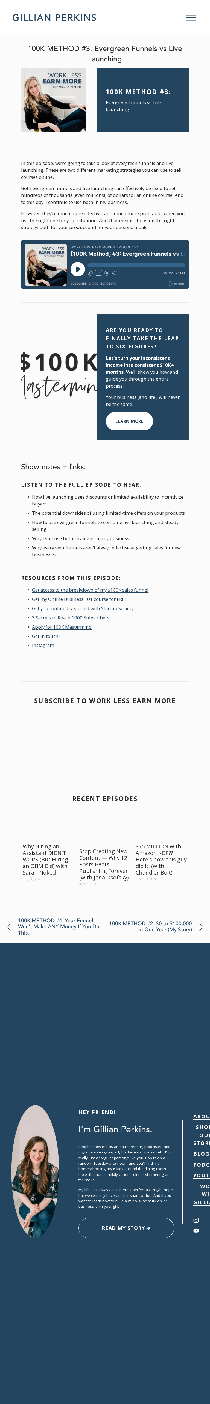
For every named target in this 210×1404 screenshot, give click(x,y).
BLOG (201, 1153)
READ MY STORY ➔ (126, 1228)
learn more (129, 421)
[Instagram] (196, 1220)
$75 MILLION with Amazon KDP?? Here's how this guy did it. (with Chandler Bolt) (161, 859)
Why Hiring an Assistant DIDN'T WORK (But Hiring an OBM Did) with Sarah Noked (45, 859)
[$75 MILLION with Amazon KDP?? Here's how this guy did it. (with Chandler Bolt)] (162, 831)
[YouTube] (196, 1230)
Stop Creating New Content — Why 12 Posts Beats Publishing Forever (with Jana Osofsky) (104, 864)
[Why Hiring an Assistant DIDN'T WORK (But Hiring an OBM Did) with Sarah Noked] (49, 831)
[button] (179, 817)
